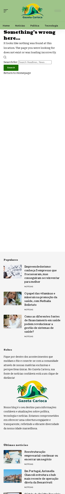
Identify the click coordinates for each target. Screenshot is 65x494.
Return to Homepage (17, 73)
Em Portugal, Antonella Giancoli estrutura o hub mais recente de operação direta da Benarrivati (41, 476)
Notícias (28, 287)
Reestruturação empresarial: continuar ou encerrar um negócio (41, 455)
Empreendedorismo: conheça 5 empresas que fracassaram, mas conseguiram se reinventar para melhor (42, 274)
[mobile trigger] (7, 10)
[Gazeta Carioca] (32, 11)
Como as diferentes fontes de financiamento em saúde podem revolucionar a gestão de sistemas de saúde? (42, 324)
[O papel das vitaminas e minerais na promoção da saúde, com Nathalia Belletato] (13, 298)
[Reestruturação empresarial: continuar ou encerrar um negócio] (13, 457)
